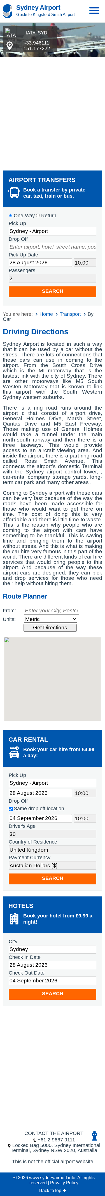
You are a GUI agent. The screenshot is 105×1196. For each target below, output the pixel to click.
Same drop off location (39, 808)
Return (48, 215)
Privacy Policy (64, 1182)
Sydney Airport (38, 7)
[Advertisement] (52, 112)
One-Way (23, 215)
